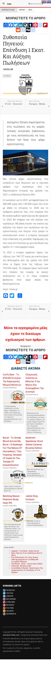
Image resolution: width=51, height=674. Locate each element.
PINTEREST (10, 605)
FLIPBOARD (10, 602)
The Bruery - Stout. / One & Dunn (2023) (26, 564)
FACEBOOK (10, 590)
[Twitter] (15, 25)
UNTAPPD (10, 611)
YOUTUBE (10, 608)
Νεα (30, 10)
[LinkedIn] (20, 25)
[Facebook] (10, 25)
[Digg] (28, 29)
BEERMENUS (11, 614)
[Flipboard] (45, 25)
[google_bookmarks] (33, 29)
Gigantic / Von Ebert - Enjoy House (25, 551)
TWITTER (9, 593)
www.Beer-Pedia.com (11, 635)
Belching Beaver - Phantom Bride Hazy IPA (12, 499)
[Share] (5, 25)
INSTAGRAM (11, 599)
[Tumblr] (30, 25)
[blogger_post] (40, 25)
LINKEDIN (9, 596)
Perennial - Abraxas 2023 (21, 566)
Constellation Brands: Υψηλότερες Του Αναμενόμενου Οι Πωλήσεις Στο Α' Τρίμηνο (27, 570)
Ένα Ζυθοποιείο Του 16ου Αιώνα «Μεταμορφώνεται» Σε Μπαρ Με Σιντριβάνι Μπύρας (24, 559)
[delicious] (23, 29)
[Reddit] (18, 29)
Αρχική (22, 10)
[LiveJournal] (25, 25)
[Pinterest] (35, 25)
